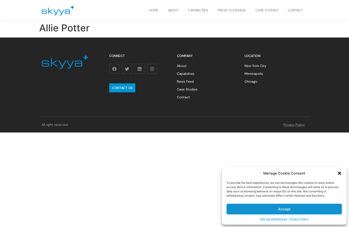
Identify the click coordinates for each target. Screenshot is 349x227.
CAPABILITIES (198, 10)
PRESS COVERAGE (232, 10)
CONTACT (295, 10)
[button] (339, 173)
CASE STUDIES (266, 10)
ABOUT (173, 10)
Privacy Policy (299, 219)
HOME (154, 10)
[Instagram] (152, 69)
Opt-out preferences (273, 219)
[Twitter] (127, 69)
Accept (284, 209)
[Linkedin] (139, 69)
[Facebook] (114, 69)
